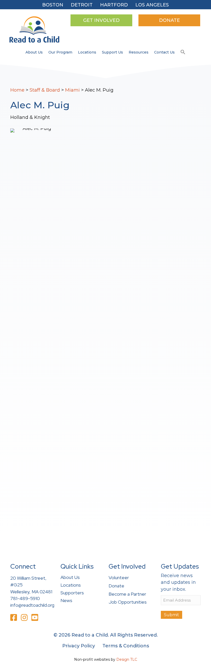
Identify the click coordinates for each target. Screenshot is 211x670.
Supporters (72, 593)
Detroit (82, 5)
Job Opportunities (128, 602)
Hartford (114, 5)
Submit (171, 614)
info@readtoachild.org (32, 605)
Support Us (112, 52)
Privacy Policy (78, 646)
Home (17, 90)
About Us (34, 52)
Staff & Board (45, 90)
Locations (87, 52)
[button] (183, 52)
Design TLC (126, 659)
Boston (52, 5)
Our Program (60, 52)
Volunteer (119, 577)
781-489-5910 (25, 598)
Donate (116, 586)
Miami (72, 90)
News (66, 600)
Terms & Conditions (125, 646)
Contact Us (164, 52)
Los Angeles (152, 5)
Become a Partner (127, 594)
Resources (138, 52)
